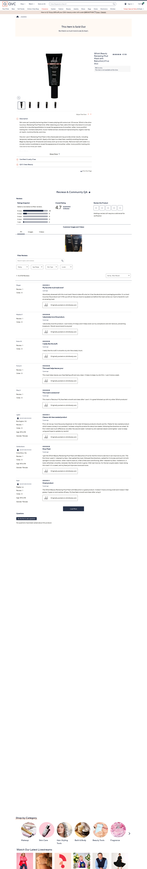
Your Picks (5, 9)
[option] (73, 12)
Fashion (60, 9)
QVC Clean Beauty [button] (26, 164)
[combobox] (80, 4)
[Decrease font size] (91, 114)
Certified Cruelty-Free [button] (28, 159)
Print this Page (87, 171)
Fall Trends (21, 9)
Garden (53, 9)
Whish (96, 63)
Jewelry (76, 9)
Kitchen (112, 9)
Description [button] (24, 119)
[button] (126, 4)
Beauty (68, 9)
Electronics (104, 9)
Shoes (83, 9)
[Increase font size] (88, 114)
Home (96, 9)
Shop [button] (22, 4)
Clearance (45, 9)
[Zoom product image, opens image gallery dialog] (18, 98)
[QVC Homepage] (17, 17)
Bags (89, 9)
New (13, 9)
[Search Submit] (114, 4)
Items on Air (42, 4)
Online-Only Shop (33, 9)
